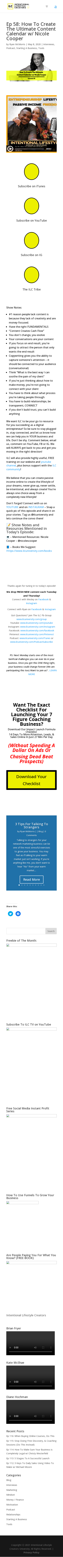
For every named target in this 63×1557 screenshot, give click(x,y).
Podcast (10, 48)
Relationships (13, 1514)
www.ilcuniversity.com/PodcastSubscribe (31, 641)
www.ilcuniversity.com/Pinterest (37, 634)
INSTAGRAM (36, 507)
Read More (31, 879)
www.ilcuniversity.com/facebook (37, 630)
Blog (40, 831)
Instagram (31, 603)
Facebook (43, 599)
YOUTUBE (12, 507)
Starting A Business (26, 48)
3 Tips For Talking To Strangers (31, 825)
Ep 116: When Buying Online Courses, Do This (30, 1436)
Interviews (48, 44)
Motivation (12, 1504)
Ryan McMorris (17, 44)
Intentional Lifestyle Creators (26, 1315)
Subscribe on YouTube (31, 220)
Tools (41, 48)
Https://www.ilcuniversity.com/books (29, 551)
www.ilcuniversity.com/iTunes (35, 638)
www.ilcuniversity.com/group (31, 619)
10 (43, 885)
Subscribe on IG (31, 255)
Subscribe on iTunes (31, 186)
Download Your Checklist (31, 780)
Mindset (10, 1494)
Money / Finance (15, 1499)
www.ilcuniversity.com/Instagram (37, 626)
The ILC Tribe (31, 289)
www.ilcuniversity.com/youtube (36, 622)
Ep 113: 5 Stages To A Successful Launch (27, 1458)
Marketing (11, 1489)
